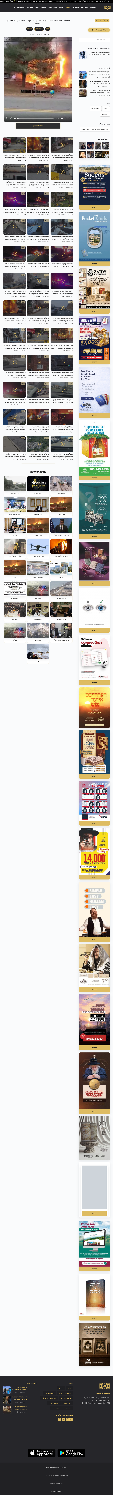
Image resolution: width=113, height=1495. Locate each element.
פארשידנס (43, 8)
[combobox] (94, 40)
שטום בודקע (84, 8)
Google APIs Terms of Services (56, 1475)
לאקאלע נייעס (39, 29)
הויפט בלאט (93, 8)
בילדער (61, 8)
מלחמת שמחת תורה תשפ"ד (61, 535)
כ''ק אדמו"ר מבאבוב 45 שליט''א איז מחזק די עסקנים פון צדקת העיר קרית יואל (88, 129)
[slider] (35, 118)
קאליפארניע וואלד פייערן (15, 556)
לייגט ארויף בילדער (100, 30)
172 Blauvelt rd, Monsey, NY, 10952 (97, 1403)
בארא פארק (14, 598)
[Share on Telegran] (63, 1419)
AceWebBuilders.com (59, 1467)
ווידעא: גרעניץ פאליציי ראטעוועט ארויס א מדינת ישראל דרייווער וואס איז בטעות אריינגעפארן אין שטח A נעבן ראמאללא (99, 74)
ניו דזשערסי (38, 640)
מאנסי (15, 535)
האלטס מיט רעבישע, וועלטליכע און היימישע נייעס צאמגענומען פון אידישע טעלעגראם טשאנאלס (100, 54)
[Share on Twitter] (71, 1419)
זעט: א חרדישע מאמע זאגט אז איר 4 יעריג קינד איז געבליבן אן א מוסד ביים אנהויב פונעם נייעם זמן (100, 83)
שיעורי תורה (30, 8)
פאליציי (15, 640)
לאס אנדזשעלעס (38, 577)
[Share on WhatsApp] (59, 1419)
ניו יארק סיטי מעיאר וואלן (61, 640)
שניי (38, 661)
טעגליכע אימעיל (53, 8)
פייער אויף (61, 577)
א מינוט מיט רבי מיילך (49, 1398)
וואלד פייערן (38, 535)
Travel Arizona (56, 1491)
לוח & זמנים (67, 1403)
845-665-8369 (105, 1397)
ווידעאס (68, 8)
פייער (47, 29)
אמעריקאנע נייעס (15, 493)
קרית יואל (29, 29)
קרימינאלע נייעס (61, 598)
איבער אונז (67, 1408)
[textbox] (94, 40)
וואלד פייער (61, 514)
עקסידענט (38, 598)
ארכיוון (61, 1388)
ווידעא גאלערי (50, 1393)
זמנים (37, 8)
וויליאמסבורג (38, 619)
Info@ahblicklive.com (102, 1400)
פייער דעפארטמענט (38, 556)
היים (69, 1388)
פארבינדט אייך (54, 1403)
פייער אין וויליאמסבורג (61, 556)
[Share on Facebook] (67, 1419)
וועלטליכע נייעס (61, 493)
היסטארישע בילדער (65, 1393)
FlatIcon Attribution (56, 1483)
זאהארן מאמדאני (61, 619)
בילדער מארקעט (66, 1398)
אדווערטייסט (20, 8)
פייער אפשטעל (38, 514)
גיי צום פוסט (39, 126)
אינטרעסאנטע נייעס (14, 514)
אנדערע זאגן (75, 8)
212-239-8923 (92, 1397)
